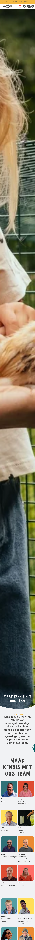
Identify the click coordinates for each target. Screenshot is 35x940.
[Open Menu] (33, 6)
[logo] (7, 6)
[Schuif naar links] (2, 1)
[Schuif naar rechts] (33, 1)
